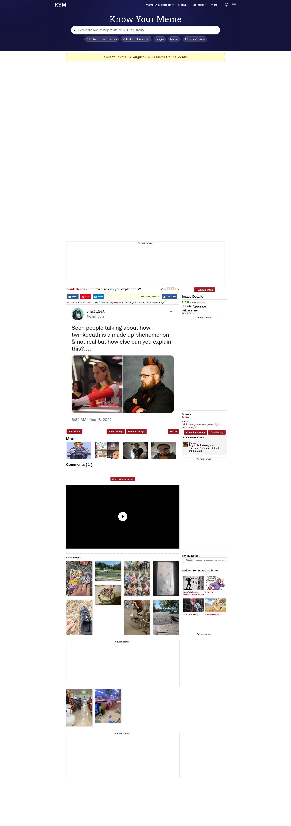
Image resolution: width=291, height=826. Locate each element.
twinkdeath (201, 424)
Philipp (192, 443)
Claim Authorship (195, 432)
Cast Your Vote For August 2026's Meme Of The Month (145, 57)
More (214, 4)
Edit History (217, 432)
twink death (188, 424)
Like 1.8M (171, 297)
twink (211, 424)
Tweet (100, 297)
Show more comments (123, 479)
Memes (174, 39)
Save (87, 297)
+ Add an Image (204, 290)
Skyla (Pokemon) (190, 615)
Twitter (185, 417)
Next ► (173, 431)
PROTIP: (71, 302)
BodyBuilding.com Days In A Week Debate (193, 593)
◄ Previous (74, 431)
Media (182, 4)
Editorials (198, 4)
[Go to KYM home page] (60, 5)
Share (74, 297)
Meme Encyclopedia (158, 4)
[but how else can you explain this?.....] (122, 365)
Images (160, 39)
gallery (115, 302)
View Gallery (115, 431)
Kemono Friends (212, 615)
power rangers (189, 427)
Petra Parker (210, 592)
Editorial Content (195, 39)
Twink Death (75, 289)
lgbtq (217, 424)
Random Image (136, 431)
